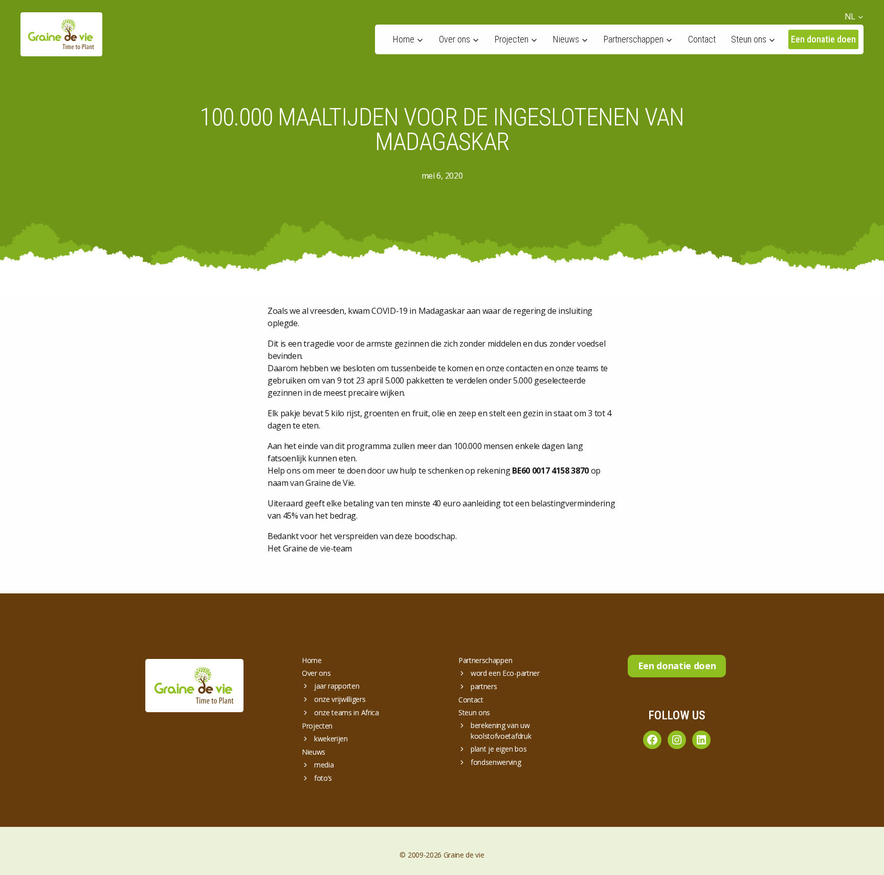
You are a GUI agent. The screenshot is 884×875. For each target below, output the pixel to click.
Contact (702, 39)
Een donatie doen (823, 39)
